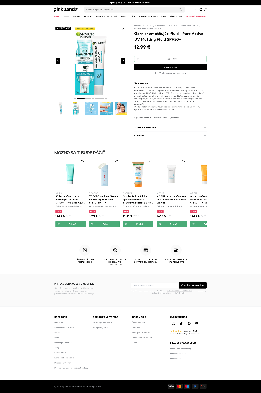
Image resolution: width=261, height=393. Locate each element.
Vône (56, 338)
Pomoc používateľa (102, 323)
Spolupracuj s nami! (141, 333)
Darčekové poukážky (142, 338)
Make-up (58, 323)
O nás (134, 343)
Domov (139, 26)
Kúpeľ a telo (60, 353)
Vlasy (57, 333)
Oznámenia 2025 (178, 354)
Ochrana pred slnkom (188, 26)
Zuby (56, 348)
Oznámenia (175, 359)
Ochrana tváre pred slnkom (147, 29)
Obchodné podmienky (180, 349)
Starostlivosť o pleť (165, 26)
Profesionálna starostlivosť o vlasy (71, 368)
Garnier (148, 26)
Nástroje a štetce (63, 343)
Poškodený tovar (62, 363)
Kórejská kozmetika (64, 358)
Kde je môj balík (100, 328)
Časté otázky (138, 323)
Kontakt (136, 328)
